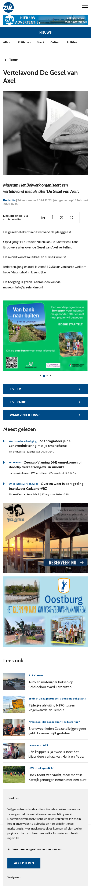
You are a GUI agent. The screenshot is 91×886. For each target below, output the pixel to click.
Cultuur (55, 42)
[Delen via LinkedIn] (43, 217)
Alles (6, 42)
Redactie (9, 200)
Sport (40, 42)
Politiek (72, 42)
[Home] (22, 7)
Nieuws (45, 32)
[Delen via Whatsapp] (71, 217)
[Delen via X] (62, 217)
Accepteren (24, 863)
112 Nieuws (23, 42)
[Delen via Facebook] (52, 217)
